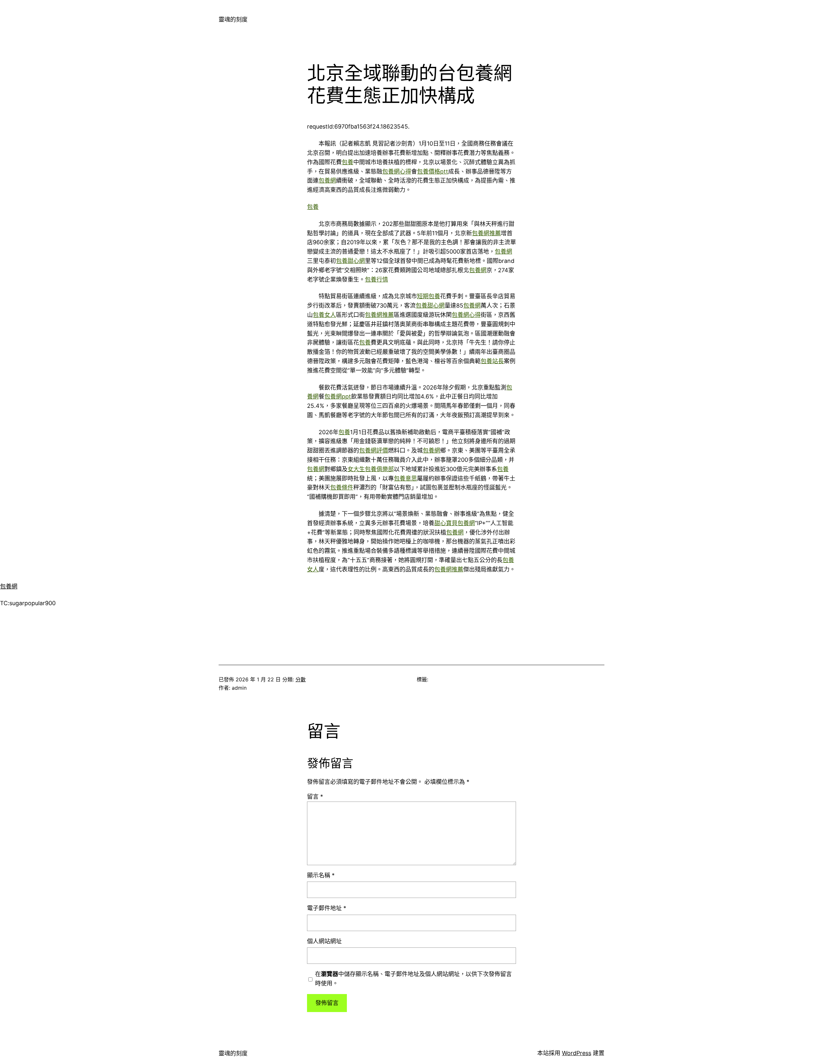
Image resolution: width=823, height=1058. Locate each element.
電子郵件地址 (326, 908)
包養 (347, 162)
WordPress (576, 1053)
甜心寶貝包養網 (454, 523)
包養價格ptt (432, 171)
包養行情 (376, 279)
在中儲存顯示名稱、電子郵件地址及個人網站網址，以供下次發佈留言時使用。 (413, 979)
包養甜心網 (350, 260)
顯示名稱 (321, 875)
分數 (300, 679)
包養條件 (341, 487)
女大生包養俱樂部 (371, 469)
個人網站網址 (324, 941)
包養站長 (492, 361)
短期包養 (428, 296)
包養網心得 (396, 171)
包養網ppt (337, 396)
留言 (315, 796)
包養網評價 (373, 450)
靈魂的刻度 (233, 19)
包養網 (327, 180)
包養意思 (405, 478)
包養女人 (324, 314)
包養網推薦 (486, 233)
